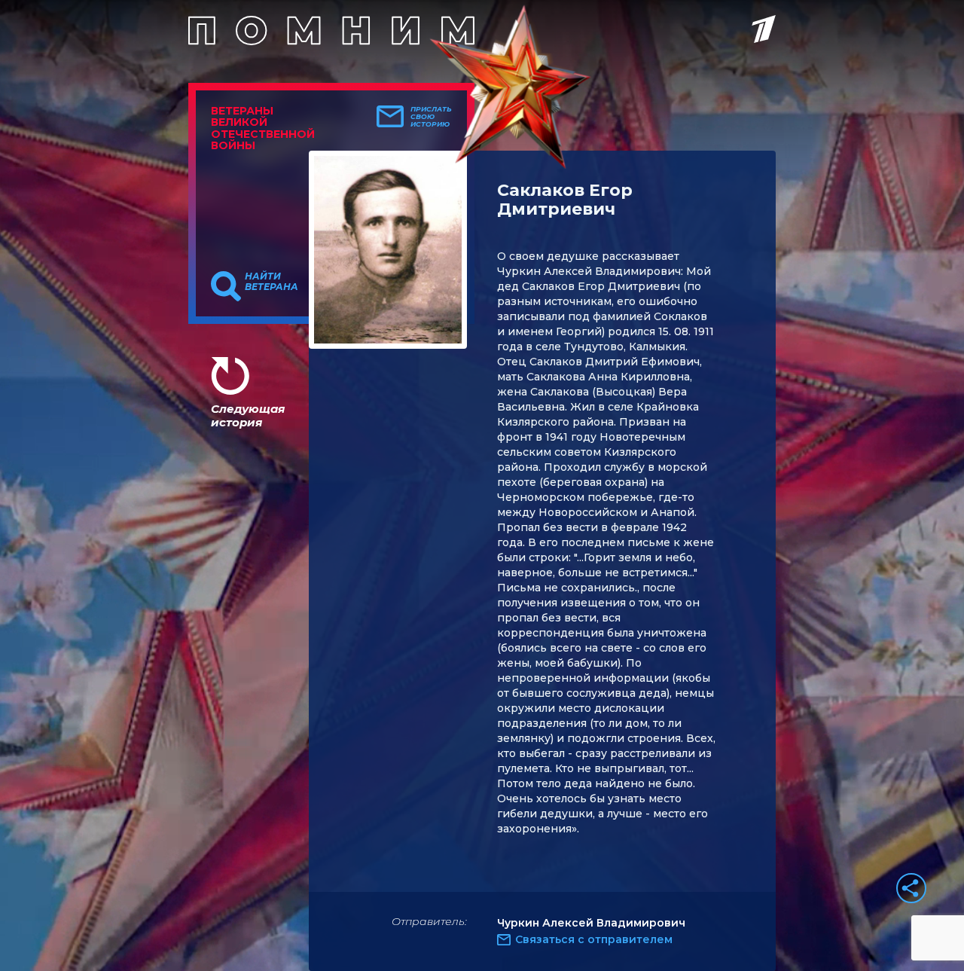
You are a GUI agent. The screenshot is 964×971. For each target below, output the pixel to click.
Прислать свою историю (431, 116)
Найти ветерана (271, 281)
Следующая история (248, 415)
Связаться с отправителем (594, 939)
